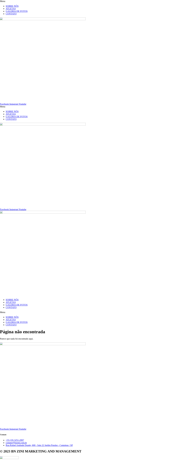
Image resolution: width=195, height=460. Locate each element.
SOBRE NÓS (12, 6)
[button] (97, 1)
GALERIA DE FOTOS (17, 11)
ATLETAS (11, 8)
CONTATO (11, 14)
